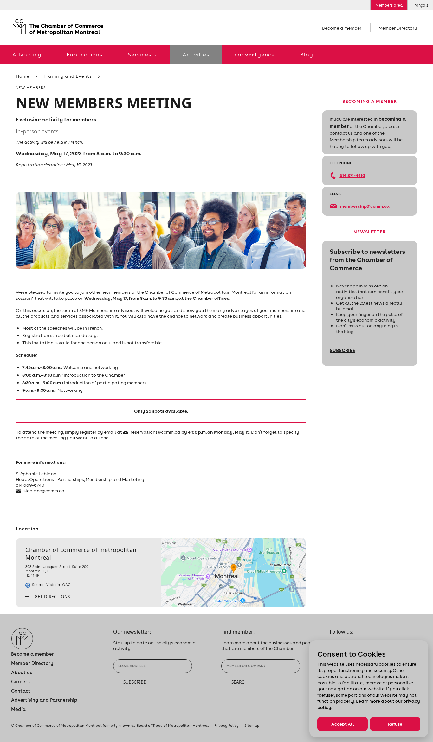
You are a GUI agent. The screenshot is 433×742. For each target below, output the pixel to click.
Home (22, 76)
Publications (84, 54)
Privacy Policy (227, 725)
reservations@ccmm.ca (155, 432)
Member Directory (397, 28)
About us (21, 672)
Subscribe (342, 350)
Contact (20, 691)
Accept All (342, 724)
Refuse (395, 724)
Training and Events (67, 76)
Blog (306, 54)
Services (140, 54)
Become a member (341, 28)
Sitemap (251, 725)
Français (420, 5)
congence (255, 54)
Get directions (51, 597)
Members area (389, 5)
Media (18, 709)
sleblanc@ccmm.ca (44, 491)
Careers (20, 682)
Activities (196, 54)
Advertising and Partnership (44, 700)
